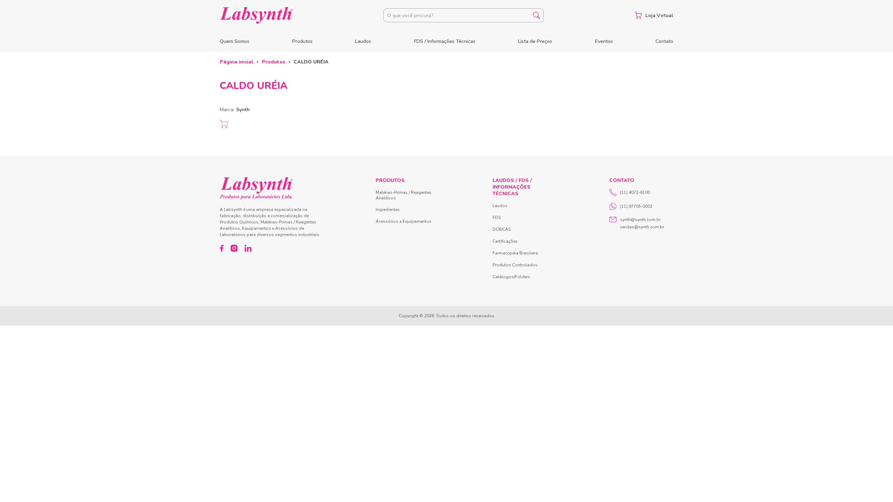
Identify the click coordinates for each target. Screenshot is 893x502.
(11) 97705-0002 (636, 206)
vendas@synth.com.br (642, 227)
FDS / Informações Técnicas (444, 41)
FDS (497, 217)
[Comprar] (224, 124)
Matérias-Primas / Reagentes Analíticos (404, 195)
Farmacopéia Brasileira (515, 253)
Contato (664, 41)
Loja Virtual (659, 15)
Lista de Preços (535, 41)
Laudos (363, 41)
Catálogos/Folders (511, 277)
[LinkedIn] (248, 248)
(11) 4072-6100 (635, 192)
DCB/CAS (502, 229)
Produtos (302, 41)
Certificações (505, 241)
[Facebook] (222, 248)
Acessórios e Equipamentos (404, 221)
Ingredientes (388, 209)
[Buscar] (536, 15)
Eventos (604, 41)
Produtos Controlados (515, 265)
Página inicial (236, 62)
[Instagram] (234, 248)
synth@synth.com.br (640, 219)
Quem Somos (234, 41)
